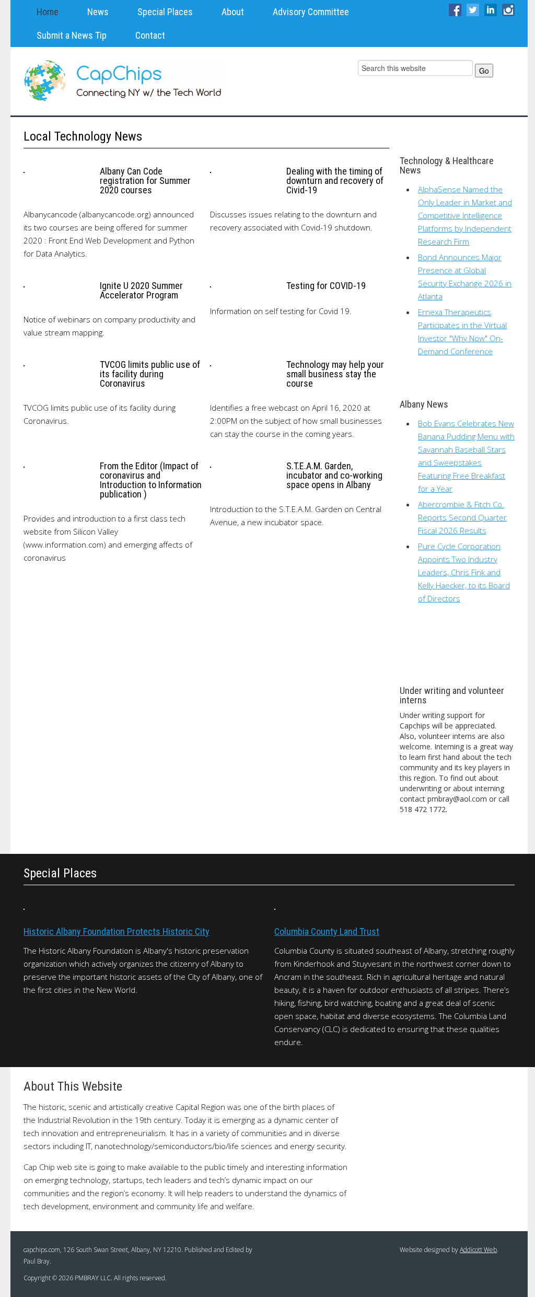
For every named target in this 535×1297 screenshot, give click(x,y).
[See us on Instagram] (508, 9)
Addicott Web (478, 1249)
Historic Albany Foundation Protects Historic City (117, 931)
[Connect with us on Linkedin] (490, 9)
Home (48, 11)
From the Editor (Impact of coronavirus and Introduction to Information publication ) (151, 480)
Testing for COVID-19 (326, 285)
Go (484, 70)
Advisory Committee (311, 11)
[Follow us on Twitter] (473, 9)
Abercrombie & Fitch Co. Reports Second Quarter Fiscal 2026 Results (462, 517)
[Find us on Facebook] (455, 9)
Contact (150, 35)
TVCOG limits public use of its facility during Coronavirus (150, 374)
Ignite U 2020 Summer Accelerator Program (141, 290)
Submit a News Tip (72, 35)
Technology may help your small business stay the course (335, 374)
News (98, 11)
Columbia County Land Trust (326, 931)
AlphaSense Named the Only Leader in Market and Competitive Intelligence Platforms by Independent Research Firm (465, 215)
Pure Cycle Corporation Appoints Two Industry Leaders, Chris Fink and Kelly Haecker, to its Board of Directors (464, 572)
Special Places (165, 11)
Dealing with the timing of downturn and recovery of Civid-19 (334, 180)
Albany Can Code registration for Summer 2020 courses (145, 180)
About (233, 11)
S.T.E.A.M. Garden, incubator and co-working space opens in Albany (334, 475)
